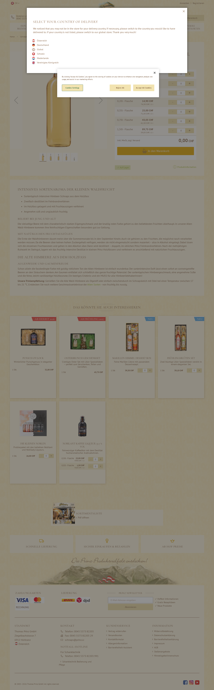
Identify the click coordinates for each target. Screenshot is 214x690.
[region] (108, 83)
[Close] (154, 72)
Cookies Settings (72, 88)
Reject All (120, 88)
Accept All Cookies (143, 88)
